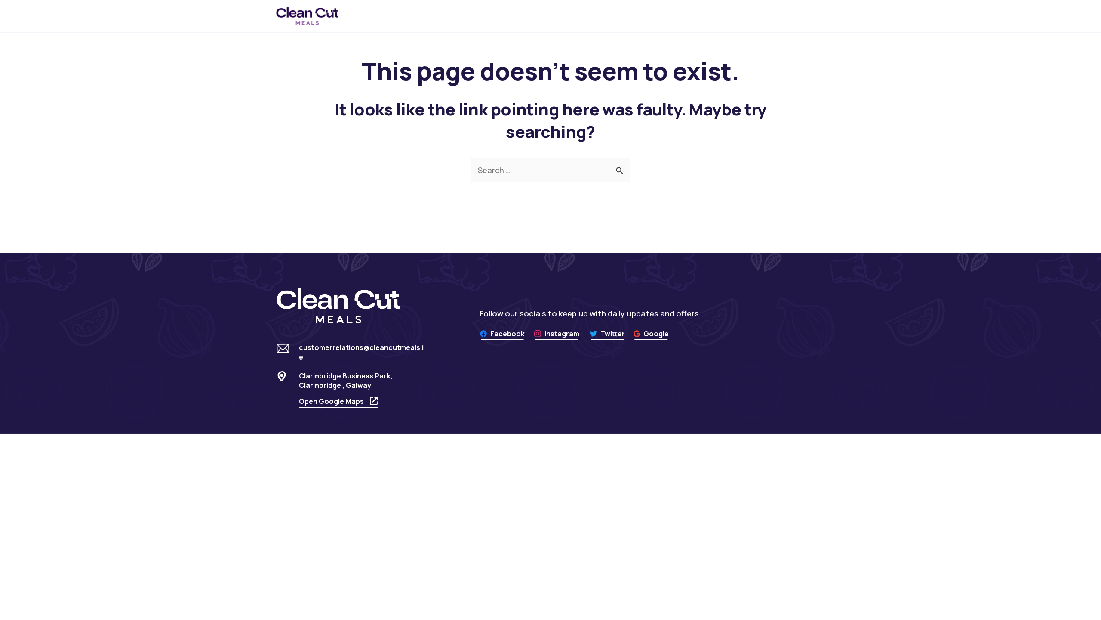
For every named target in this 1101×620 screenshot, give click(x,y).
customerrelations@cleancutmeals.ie (361, 352)
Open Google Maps (331, 401)
